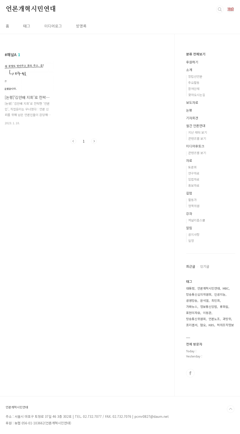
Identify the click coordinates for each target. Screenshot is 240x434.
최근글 (190, 266)
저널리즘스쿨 (196, 220)
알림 (189, 227)
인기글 (204, 266)
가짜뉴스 (191, 306)
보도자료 (192, 102)
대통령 (190, 288)
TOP (230, 409)
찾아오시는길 (196, 95)
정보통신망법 (208, 306)
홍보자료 (193, 185)
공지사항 (193, 234)
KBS (211, 325)
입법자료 (193, 179)
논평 (189, 110)
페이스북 (190, 373)
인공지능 (219, 294)
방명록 (81, 26)
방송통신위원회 (196, 319)
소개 (189, 69)
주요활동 (193, 82)
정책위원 (193, 206)
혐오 (203, 325)
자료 (189, 160)
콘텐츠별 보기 (197, 138)
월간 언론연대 (195, 125)
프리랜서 (191, 325)
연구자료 (193, 173)
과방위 (227, 319)
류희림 (224, 306)
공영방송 (191, 300)
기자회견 (192, 118)
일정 (191, 240)
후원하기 (192, 62)
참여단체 (193, 88)
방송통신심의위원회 (198, 294)
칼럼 (189, 193)
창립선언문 (195, 76)
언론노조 (214, 319)
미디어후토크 (195, 146)
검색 (219, 9)
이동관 (207, 312)
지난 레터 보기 (197, 132)
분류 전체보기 (195, 54)
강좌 (189, 213)
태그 (26, 26)
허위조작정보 (225, 325)
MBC (226, 288)
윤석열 (204, 300)
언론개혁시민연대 (31, 9)
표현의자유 (193, 312)
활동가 (192, 200)
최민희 (215, 300)
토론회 (192, 167)
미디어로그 (53, 26)
